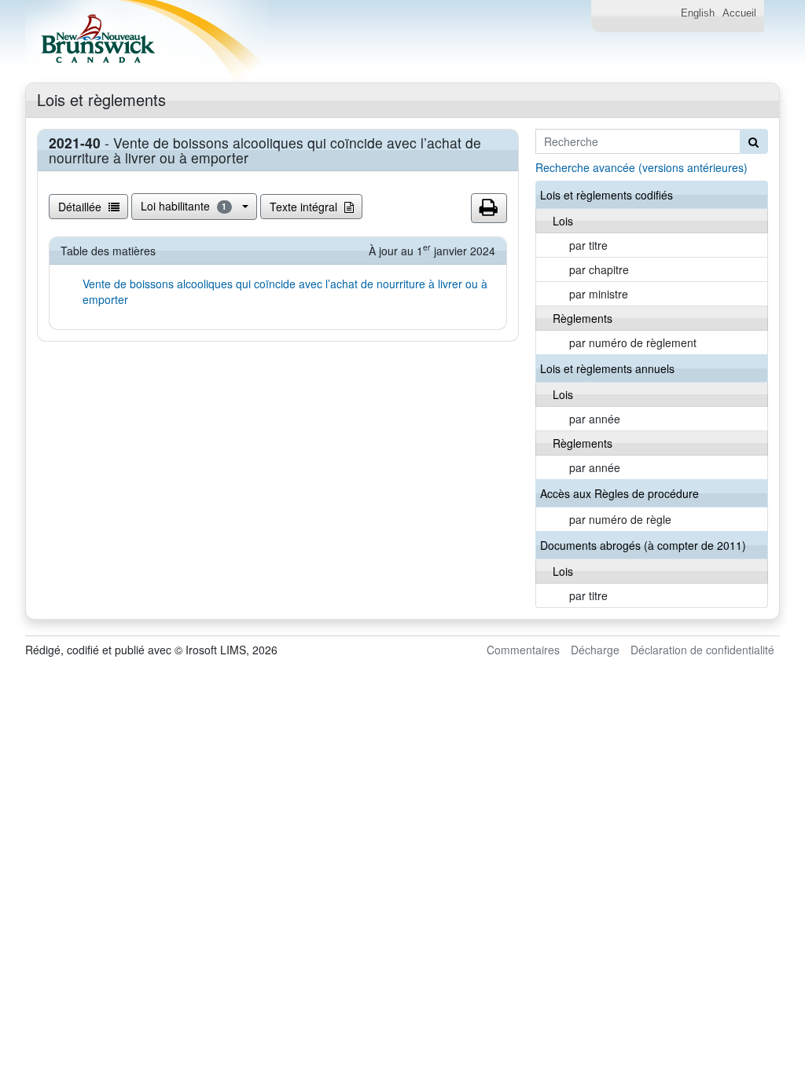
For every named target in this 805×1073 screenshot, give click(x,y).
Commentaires (523, 649)
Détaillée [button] (81, 206)
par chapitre (599, 269)
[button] (489, 208)
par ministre (598, 294)
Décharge (595, 649)
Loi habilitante (184, 206)
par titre (588, 245)
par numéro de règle (620, 519)
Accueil (739, 13)
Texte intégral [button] (305, 206)
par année (594, 419)
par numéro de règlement (633, 342)
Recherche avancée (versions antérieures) (641, 167)
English (698, 13)
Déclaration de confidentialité (702, 649)
